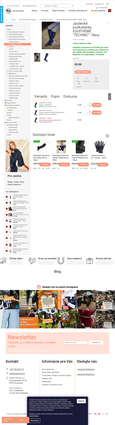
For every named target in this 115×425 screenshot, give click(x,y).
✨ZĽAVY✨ (10, 110)
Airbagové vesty (14, 63)
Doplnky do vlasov (14, 81)
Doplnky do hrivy (13, 83)
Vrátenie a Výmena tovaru (52, 385)
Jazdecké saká (13, 98)
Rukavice (11, 46)
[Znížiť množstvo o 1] (90, 106)
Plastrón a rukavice (14, 90)
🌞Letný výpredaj (12, 108)
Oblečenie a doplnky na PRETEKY (18, 76)
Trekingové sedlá (13, 132)
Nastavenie (35, 420)
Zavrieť (85, 76)
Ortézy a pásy (13, 51)
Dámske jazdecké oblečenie (17, 32)
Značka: (78, 39)
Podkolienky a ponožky (15, 44)
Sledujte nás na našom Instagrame (60, 287)
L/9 (43, 168)
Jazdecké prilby (13, 59)
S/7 (39, 168)
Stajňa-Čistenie (11, 103)
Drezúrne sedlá (13, 127)
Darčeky (9, 115)
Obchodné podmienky (50, 372)
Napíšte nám (47, 378)
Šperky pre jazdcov (14, 117)
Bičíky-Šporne (12, 73)
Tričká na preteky (14, 95)
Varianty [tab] (40, 96)
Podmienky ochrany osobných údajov (56, 375)
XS (92, 168)
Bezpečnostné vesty (15, 61)
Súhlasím (81, 401)
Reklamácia (46, 381)
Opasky (11, 49)
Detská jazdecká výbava (15, 34)
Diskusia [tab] (70, 96)
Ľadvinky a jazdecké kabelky (17, 54)
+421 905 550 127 (16, 369)
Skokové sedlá (13, 130)
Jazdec (9, 29)
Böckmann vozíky (12, 122)
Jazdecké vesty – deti (15, 68)
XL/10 (47, 168)
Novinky (9, 120)
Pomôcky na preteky (15, 88)
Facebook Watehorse (86, 369)
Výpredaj (9, 112)
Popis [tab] (55, 96)
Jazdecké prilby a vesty (15, 56)
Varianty (45, 164)
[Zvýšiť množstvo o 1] (90, 104)
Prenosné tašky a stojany (16, 85)
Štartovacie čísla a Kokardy (16, 78)
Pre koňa (9, 100)
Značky (9, 134)
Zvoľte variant (83, 72)
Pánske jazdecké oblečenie (16, 37)
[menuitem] (34, 10)
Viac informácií (34, 416)
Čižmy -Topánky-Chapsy (15, 71)
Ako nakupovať (48, 369)
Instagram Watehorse (85, 374)
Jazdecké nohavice (14, 93)
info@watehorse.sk (17, 373)
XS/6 (35, 168)
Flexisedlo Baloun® (12, 125)
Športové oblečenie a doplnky (17, 39)
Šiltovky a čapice (13, 41)
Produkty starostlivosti (13, 105)
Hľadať (72, 5)
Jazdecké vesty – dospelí (16, 66)
